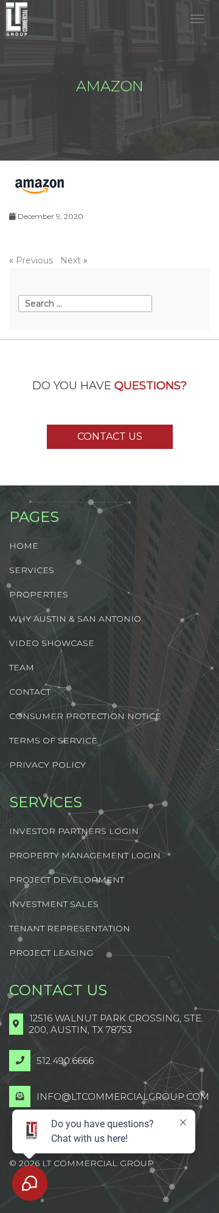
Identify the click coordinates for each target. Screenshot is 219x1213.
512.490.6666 (65, 1060)
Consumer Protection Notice (85, 716)
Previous (34, 260)
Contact (29, 691)
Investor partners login (74, 830)
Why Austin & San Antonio (75, 618)
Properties (38, 594)
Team (21, 667)
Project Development (66, 879)
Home (23, 545)
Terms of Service (53, 740)
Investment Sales (54, 903)
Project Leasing (51, 952)
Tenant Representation (69, 928)
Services (31, 570)
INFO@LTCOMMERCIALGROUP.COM (122, 1096)
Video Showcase (51, 643)
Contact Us (109, 436)
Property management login (85, 855)
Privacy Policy (47, 764)
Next (70, 260)
